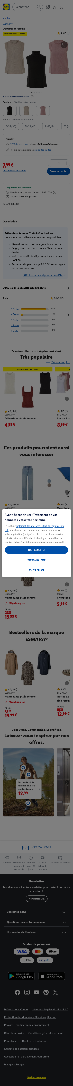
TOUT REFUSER (36, 570)
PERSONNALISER (37, 560)
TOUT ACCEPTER (36, 550)
